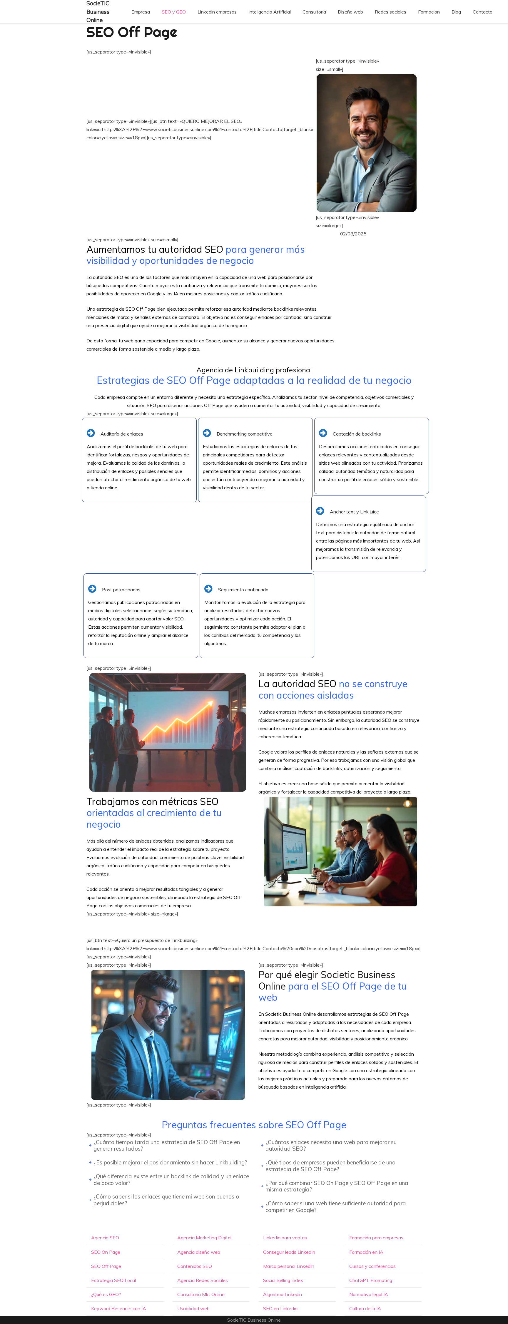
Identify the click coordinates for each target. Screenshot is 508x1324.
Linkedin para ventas (285, 1238)
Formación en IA (366, 1252)
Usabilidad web (193, 1308)
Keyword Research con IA (118, 1308)
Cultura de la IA (365, 1308)
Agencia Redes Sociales (202, 1280)
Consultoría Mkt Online (201, 1294)
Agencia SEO (105, 1238)
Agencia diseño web (198, 1252)
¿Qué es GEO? (106, 1294)
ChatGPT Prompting (370, 1280)
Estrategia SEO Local (113, 1280)
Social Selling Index (283, 1280)
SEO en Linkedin (280, 1308)
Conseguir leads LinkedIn (289, 1252)
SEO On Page (105, 1252)
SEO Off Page (106, 1266)
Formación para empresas (376, 1238)
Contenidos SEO (194, 1266)
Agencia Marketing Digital (204, 1238)
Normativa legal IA (368, 1294)
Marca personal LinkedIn (288, 1266)
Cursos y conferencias (372, 1266)
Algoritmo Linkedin (282, 1294)
